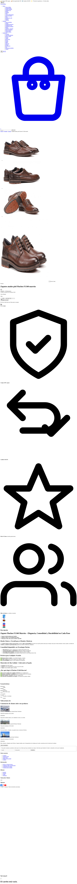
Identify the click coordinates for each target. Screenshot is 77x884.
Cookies (4, 759)
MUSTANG (7, 39)
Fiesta (6, 13)
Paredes (6, 41)
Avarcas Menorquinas (9, 14)
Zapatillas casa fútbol (9, 26)
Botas (6, 16)
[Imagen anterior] (49, 281)
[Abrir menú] (2, 3)
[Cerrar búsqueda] (14, 130)
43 (8, 298)
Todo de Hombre (8, 22)
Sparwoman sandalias (9, 48)
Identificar (33, 750)
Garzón (6, 38)
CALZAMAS (3, 4)
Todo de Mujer (8, 7)
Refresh (6, 44)
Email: (2, 750)
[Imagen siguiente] (50, 281)
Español (4, 772)
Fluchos (6, 37)
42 (6, 298)
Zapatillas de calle (8, 17)
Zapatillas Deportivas (9, 24)
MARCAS (5, 33)
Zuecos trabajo (8, 30)
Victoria (6, 49)
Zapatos (6, 23)
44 (10, 298)
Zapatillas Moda (8, 8)
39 (1, 298)
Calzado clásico (8, 31)
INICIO (1, 131)
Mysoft (6, 40)
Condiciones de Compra (7, 766)
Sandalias (7, 12)
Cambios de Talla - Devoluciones (9, 765)
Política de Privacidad (7, 758)
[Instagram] (3, 785)
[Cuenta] (3, 51)
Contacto (4, 755)
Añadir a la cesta (5, 300)
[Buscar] (1, 52)
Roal (6, 46)
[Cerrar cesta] (0, 878)
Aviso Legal (5, 757)
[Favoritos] (5, 51)
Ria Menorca (7, 45)
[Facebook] (1, 785)
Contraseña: (17, 750)
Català (4, 774)
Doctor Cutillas (8, 36)
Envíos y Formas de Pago (8, 764)
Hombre (4, 21)
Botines (6, 11)
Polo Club (7, 43)
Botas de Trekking (8, 29)
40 (3, 298)
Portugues (5, 775)
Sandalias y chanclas (9, 28)
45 (12, 298)
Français (4, 773)
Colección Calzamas (9, 35)
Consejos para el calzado (7, 767)
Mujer (4, 6)
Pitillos (6, 42)
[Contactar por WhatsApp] (38, 873)
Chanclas (7, 20)
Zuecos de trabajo (8, 15)
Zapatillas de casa (8, 25)
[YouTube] (5, 785)
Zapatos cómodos (8, 9)
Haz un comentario (4, 745)
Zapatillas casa (8, 10)
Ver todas (7, 34)
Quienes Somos (6, 756)
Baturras (6, 19)
